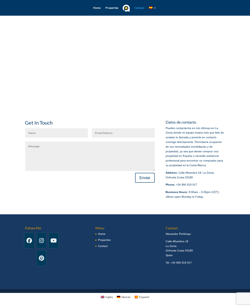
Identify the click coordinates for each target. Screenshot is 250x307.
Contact (139, 7)
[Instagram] (41, 240)
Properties (111, 7)
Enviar (144, 178)
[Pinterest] (41, 258)
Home (97, 7)
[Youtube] (53, 240)
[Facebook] (29, 240)
